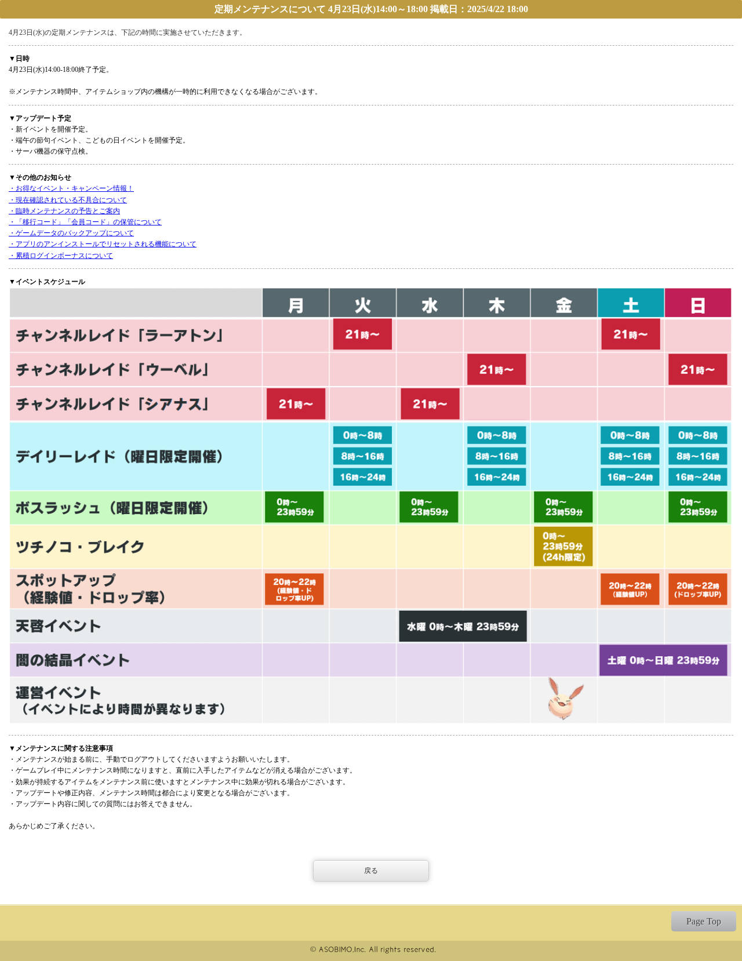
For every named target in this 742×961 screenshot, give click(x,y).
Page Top (703, 921)
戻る (371, 871)
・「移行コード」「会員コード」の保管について (85, 222)
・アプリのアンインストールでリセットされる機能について (103, 244)
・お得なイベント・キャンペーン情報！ (71, 188)
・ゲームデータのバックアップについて (71, 233)
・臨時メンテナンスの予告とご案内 (64, 211)
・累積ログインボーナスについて (61, 256)
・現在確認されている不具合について (68, 200)
